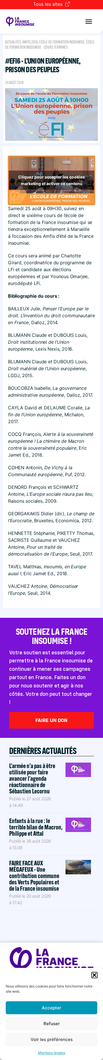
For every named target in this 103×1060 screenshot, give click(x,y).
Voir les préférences (52, 1039)
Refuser (51, 1023)
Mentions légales (51, 1052)
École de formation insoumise (62, 42)
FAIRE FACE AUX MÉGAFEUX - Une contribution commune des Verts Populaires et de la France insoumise (34, 875)
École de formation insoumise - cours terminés (50, 44)
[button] (94, 975)
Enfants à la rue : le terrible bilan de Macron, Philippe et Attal (36, 827)
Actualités (13, 42)
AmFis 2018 (30, 42)
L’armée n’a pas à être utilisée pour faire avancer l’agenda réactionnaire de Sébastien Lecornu (32, 778)
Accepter (51, 1007)
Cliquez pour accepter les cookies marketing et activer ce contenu (51, 180)
